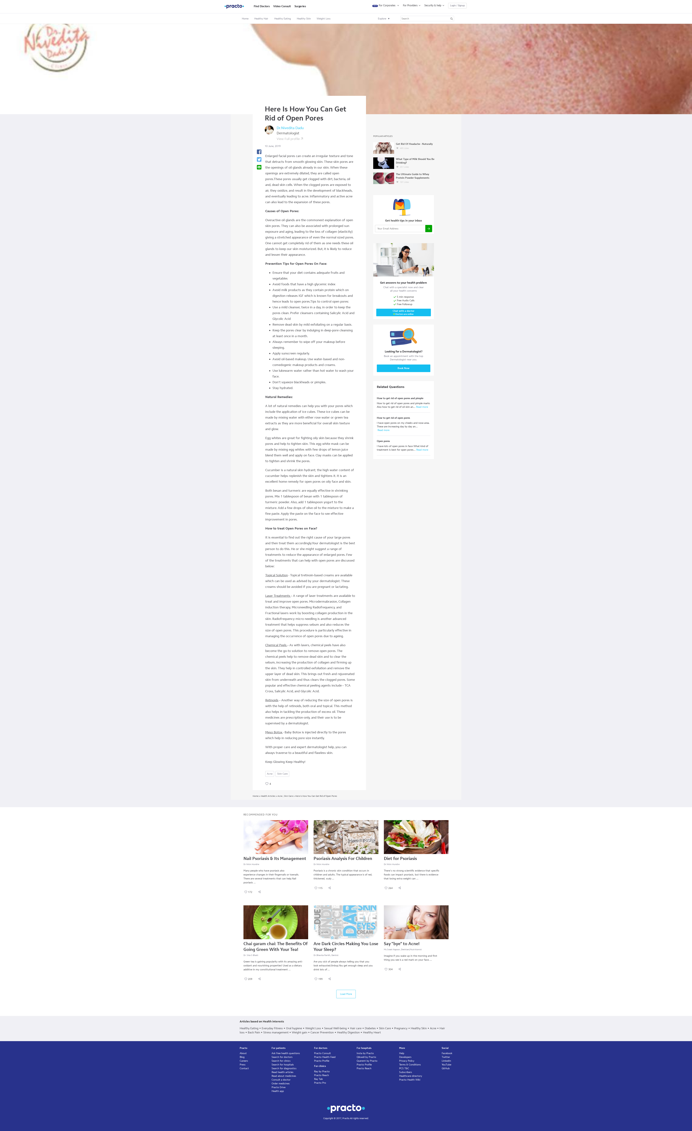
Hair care (355, 1028)
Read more (421, 406)
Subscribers (405, 1072)
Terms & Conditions (410, 1064)
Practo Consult (322, 1053)
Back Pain (254, 1032)
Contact (244, 1068)
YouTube (446, 1064)
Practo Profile (321, 1060)
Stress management (276, 1032)
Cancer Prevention (322, 1032)
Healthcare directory (410, 1076)
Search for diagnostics (284, 1068)
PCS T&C (404, 1068)
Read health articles (282, 1072)
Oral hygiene (294, 1028)
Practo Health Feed (325, 1057)
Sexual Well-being (335, 1028)
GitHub (446, 1068)
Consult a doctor (281, 1079)
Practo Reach (321, 1075)
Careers (244, 1060)
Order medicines (281, 1083)
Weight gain (299, 1032)
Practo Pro (320, 1082)
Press (242, 1064)
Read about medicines (284, 1076)
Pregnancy (400, 1028)
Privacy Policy (406, 1060)
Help (401, 1053)
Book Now (403, 368)
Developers (405, 1057)
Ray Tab (318, 1079)
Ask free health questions (286, 1053)
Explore (382, 18)
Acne (269, 773)
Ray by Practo (322, 1071)
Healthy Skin (419, 1028)
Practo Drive (278, 1087)
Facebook (447, 1053)
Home (245, 18)
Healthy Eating (249, 1028)
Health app (278, 1091)
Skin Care (282, 773)
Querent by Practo (367, 1060)
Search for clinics (281, 1060)
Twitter (446, 1057)
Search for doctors (282, 1057)
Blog (242, 1057)
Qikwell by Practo (366, 1057)
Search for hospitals (283, 1064)
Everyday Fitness (272, 1028)
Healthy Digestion (348, 1032)
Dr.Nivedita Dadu (290, 128)
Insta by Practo (365, 1053)
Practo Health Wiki (409, 1079)
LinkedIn (446, 1060)
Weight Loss (313, 1028)
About (243, 1053)
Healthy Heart (372, 1032)
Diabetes (370, 1028)
